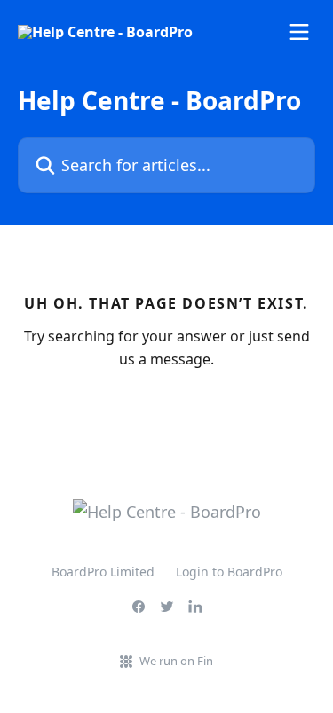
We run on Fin (176, 661)
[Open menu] (299, 32)
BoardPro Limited (103, 571)
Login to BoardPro (229, 571)
